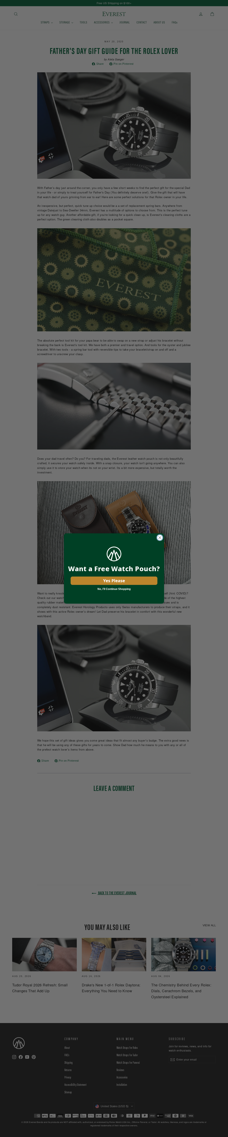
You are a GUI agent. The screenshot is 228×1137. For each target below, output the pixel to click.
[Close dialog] (160, 538)
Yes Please (114, 580)
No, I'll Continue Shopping (114, 589)
